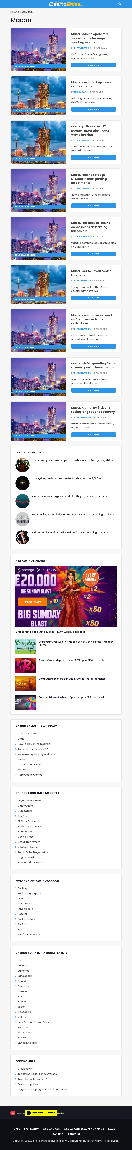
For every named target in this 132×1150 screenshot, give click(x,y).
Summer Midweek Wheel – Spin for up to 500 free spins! (71, 697)
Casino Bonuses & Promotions (84, 1129)
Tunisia (22, 1037)
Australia (23, 965)
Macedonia (24, 1012)
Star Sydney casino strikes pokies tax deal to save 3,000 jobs (68, 478)
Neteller (22, 914)
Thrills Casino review (30, 826)
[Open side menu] (11, 3)
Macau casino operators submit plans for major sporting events (89, 38)
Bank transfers (26, 919)
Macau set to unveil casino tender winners (91, 273)
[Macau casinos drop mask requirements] (38, 95)
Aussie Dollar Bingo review (33, 852)
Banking (22, 888)
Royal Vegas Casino (30, 800)
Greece (22, 991)
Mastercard (25, 903)
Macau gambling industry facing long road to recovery (93, 409)
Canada (23, 981)
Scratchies (24, 769)
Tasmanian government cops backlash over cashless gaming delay (72, 460)
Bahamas (23, 970)
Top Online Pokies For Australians (37, 1074)
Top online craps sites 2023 (34, 749)
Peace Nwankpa (83, 48)
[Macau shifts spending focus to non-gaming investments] (38, 377)
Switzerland (25, 1032)
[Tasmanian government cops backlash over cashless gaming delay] (22, 465)
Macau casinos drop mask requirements (91, 84)
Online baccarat (27, 733)
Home (13, 12)
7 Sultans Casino (28, 847)
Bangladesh (25, 976)
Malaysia (23, 1017)
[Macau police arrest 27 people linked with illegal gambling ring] (38, 142)
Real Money (31, 1129)
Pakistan (23, 1027)
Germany (23, 986)
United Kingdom (27, 1042)
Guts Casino (25, 811)
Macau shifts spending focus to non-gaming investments (93, 365)
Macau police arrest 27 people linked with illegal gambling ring (90, 130)
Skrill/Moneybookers (29, 934)
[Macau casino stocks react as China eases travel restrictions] (38, 330)
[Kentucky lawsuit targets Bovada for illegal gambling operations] (22, 501)
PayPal (22, 924)
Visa (20, 898)
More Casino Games (30, 774)
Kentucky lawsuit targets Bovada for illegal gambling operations (70, 496)
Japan (21, 1006)
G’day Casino (26, 805)
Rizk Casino (24, 816)
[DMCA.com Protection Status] (60, 1113)
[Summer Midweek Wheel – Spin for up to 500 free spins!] (25, 702)
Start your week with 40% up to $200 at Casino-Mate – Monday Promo (76, 643)
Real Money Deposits (30, 893)
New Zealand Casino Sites (33, 1022)
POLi (20, 929)
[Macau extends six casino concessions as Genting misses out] (38, 238)
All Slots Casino (27, 821)
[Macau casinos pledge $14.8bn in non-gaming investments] (38, 190)
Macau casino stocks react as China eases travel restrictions (91, 319)
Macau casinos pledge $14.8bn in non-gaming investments (89, 179)
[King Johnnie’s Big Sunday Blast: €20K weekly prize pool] (66, 596)
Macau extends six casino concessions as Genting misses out (90, 227)
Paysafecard (25, 908)
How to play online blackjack (34, 743)
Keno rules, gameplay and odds (37, 754)
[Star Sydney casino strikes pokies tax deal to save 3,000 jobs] (22, 483)
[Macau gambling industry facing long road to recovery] (38, 421)
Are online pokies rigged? (32, 1079)
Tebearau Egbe (82, 140)
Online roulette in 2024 (31, 764)
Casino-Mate (26, 836)
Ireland (22, 1001)
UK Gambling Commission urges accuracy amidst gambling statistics (73, 514)
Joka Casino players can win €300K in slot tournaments (72, 678)
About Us (74, 1134)
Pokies (21, 759)
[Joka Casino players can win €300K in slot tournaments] (25, 683)
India (20, 996)
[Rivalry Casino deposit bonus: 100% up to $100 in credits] (25, 665)
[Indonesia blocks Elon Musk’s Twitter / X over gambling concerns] (22, 537)
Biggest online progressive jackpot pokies (42, 1089)
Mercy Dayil (81, 92)
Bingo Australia (26, 857)
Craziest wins (26, 1068)
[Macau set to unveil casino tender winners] (38, 284)
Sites (16, 1129)
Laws (111, 1129)
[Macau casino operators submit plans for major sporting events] (38, 49)
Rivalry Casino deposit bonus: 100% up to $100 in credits (71, 660)
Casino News (51, 1129)
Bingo (21, 738)
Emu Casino (25, 831)
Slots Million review (29, 841)
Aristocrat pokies (28, 1084)
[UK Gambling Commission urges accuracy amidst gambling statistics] (22, 519)
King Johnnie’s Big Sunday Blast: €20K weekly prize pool (50, 631)
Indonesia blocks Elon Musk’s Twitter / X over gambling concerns (70, 532)
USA (20, 960)
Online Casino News (25, 66)
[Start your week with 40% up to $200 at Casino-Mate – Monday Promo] (25, 646)
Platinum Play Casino (30, 862)
